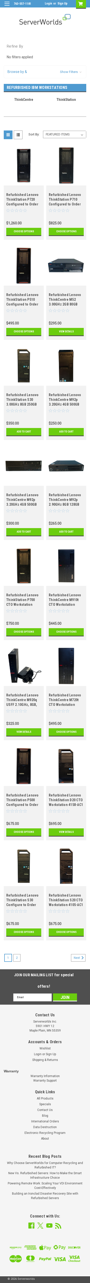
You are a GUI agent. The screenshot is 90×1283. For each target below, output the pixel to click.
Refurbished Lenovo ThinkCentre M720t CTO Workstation (65, 700)
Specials (45, 1104)
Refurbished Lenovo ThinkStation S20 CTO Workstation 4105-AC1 (66, 900)
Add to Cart (24, 431)
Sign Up (63, 3)
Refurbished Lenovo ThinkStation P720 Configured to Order (22, 199)
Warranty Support (45, 1080)
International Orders (45, 1121)
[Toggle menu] (7, 7)
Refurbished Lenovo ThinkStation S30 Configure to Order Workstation (22, 900)
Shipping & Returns (45, 1060)
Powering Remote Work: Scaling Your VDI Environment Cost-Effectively (45, 1186)
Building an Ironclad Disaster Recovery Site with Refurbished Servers (45, 1196)
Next (77, 958)
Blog (45, 1115)
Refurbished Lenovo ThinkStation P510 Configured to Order (22, 299)
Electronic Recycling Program (45, 1133)
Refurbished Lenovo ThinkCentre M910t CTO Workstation (65, 600)
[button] (45, 71)
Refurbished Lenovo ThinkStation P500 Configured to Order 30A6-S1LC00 (22, 800)
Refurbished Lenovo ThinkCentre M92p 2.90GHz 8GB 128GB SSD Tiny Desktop (65, 500)
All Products (45, 1098)
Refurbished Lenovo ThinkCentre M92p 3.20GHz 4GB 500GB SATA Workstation (22, 500)
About (45, 1138)
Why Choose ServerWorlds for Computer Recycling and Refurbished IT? (45, 1165)
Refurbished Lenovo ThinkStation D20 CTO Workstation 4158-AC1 (66, 800)
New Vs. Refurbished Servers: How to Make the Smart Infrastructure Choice (45, 1175)
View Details (66, 331)
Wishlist (45, 1048)
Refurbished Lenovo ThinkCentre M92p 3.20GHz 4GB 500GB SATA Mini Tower (65, 400)
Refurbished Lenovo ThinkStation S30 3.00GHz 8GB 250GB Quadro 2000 (22, 400)
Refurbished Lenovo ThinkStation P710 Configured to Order (65, 199)
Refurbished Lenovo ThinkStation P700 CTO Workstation (22, 600)
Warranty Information (45, 1076)
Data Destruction (45, 1127)
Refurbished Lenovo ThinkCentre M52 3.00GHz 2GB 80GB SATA (65, 300)
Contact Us (45, 1110)
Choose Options (24, 231)
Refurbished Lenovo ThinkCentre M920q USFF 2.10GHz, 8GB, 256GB (22, 700)
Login (48, 3)
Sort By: (34, 134)
